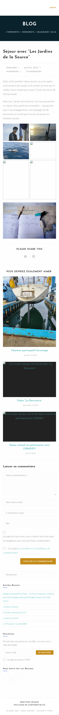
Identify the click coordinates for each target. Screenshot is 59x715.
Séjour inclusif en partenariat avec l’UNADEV (29, 447)
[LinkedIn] (17, 679)
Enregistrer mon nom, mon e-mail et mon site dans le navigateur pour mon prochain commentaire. (28, 538)
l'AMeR (8, 7)
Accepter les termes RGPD (18, 659)
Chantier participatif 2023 (14, 612)
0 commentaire (34, 71)
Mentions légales (29, 702)
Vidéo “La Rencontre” (29, 400)
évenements (12, 71)
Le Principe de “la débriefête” (15, 624)
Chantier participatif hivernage (29, 350)
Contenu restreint (10, 606)
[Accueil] (4, 32)
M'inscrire (44, 652)
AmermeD (11, 67)
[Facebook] (7, 679)
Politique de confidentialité (29, 705)
